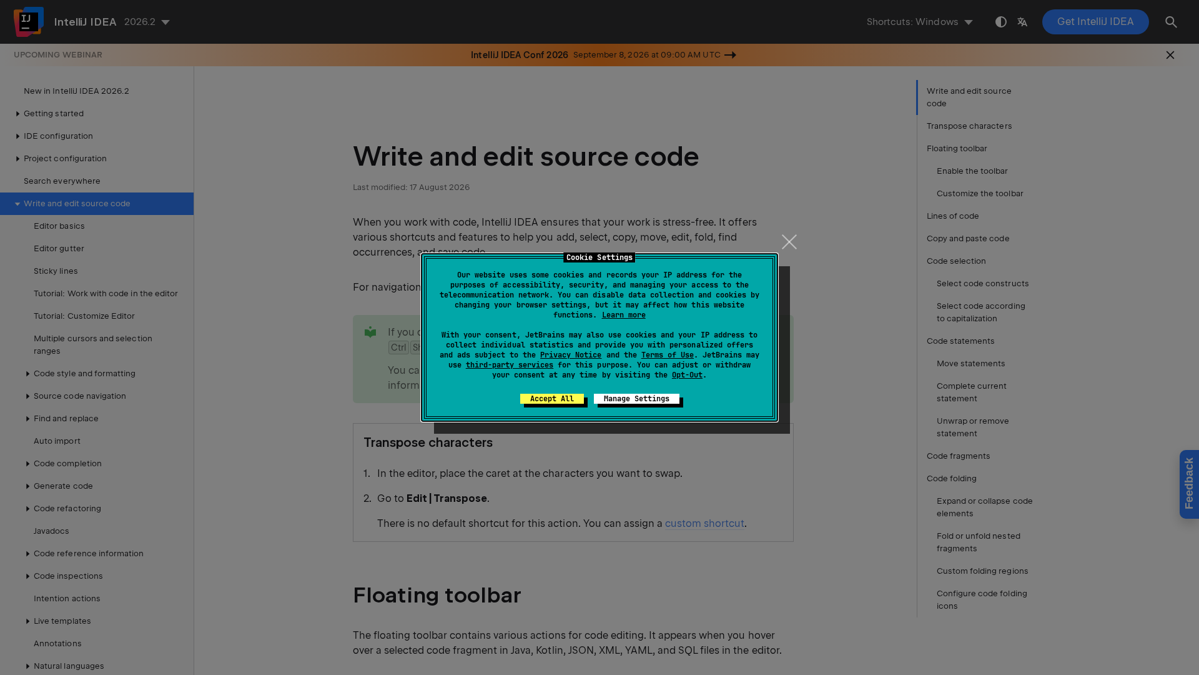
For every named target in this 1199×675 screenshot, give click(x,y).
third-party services (509, 365)
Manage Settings (636, 399)
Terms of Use (667, 355)
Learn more (624, 315)
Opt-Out (687, 375)
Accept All (552, 399)
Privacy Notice (570, 355)
